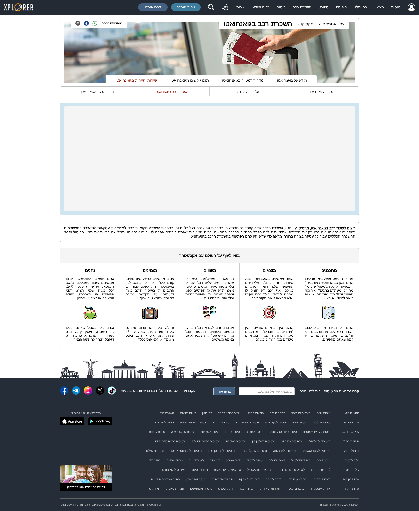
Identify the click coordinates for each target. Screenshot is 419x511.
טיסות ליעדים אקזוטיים (316, 432)
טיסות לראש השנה (182, 432)
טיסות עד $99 (321, 422)
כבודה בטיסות (199, 469)
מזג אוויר (215, 460)
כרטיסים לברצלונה (284, 451)
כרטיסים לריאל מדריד (254, 451)
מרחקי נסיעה (175, 460)
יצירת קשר (154, 488)
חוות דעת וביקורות (271, 488)
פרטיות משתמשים (201, 488)
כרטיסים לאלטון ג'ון (263, 441)
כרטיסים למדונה (236, 441)
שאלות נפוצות (322, 479)
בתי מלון (360, 7)
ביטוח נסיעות (188, 413)
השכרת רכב (302, 7)
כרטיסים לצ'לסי (154, 451)
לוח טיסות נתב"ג (320, 469)
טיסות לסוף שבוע (275, 422)
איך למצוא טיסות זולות (227, 469)
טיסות (395, 7)
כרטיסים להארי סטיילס (206, 441)
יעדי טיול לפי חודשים (172, 469)
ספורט (324, 7)
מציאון (379, 7)
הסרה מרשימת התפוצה (165, 479)
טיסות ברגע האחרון (247, 422)
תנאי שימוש (225, 488)
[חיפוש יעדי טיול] (211, 7)
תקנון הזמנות (246, 488)
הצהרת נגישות (175, 488)
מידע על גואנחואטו (292, 80)
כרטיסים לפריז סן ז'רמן (221, 451)
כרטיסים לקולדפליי (319, 441)
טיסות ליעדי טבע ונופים (283, 432)
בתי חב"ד (155, 460)
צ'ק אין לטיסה (274, 479)
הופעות (341, 7)
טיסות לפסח (232, 432)
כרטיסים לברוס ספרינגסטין (170, 441)
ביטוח (281, 7)
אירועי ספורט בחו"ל (230, 413)
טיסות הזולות (166, 391)
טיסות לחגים (299, 422)
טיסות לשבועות (209, 432)
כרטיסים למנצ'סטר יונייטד (186, 451)
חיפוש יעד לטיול (301, 460)
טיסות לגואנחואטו (321, 92)
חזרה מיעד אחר (301, 413)
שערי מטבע (233, 460)
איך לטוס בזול (351, 422)
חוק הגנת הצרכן (195, 479)
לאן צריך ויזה (196, 460)
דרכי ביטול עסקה (249, 479)
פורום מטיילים (277, 460)
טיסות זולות (324, 391)
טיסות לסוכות (157, 432)
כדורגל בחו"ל (351, 451)
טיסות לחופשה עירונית (193, 422)
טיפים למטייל (255, 460)
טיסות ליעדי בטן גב (162, 422)
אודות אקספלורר (320, 488)
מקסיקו (307, 24)
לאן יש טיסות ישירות (292, 469)
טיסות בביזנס (221, 422)
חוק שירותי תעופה (222, 479)
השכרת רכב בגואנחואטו (258, 24)
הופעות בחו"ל (256, 413)
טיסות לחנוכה (254, 432)
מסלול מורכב (277, 413)
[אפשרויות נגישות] (225, 7)
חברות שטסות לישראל (260, 469)
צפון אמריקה (333, 24)
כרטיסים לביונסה (291, 441)
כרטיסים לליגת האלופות (316, 451)
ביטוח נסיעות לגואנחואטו (97, 92)
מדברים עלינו (296, 488)
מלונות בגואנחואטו (247, 92)
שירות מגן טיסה (298, 479)
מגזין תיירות (323, 460)
